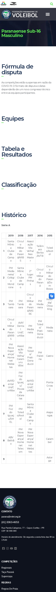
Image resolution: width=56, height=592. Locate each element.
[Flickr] (15, 548)
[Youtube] (11, 548)
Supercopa (6, 576)
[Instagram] (7, 548)
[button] (51, 4)
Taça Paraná (7, 572)
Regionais (6, 568)
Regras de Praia (9, 589)
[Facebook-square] (3, 548)
